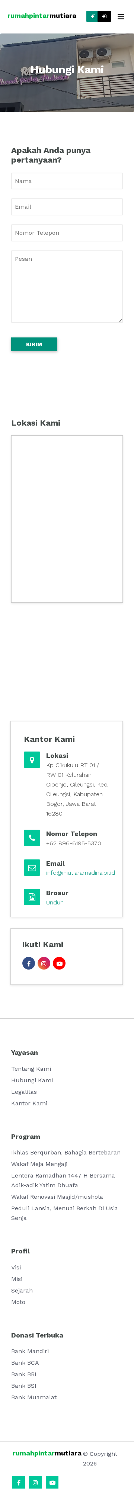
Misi (16, 1278)
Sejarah (22, 1290)
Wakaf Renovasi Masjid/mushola (57, 1196)
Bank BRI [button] (23, 1374)
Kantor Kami (29, 1103)
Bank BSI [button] (23, 1385)
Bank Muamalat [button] (34, 1397)
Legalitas (24, 1091)
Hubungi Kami (32, 1080)
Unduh (55, 902)
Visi (16, 1267)
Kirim (34, 344)
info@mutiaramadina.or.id (80, 872)
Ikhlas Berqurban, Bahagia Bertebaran (66, 1152)
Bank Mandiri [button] (30, 1351)
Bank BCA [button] (25, 1362)
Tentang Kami (31, 1068)
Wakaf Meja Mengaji (39, 1163)
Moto (18, 1302)
